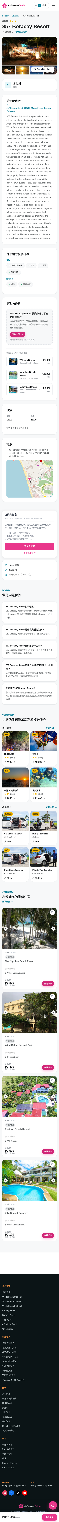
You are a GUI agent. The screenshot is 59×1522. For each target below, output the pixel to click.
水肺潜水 (6, 1412)
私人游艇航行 (8, 1431)
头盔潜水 (6, 1421)
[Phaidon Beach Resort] (29, 1096)
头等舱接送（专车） (11, 1357)
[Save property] (52, 912)
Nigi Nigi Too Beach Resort (19, 961)
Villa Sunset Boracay (16, 1213)
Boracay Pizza (8, 1468)
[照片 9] (35, 947)
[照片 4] (24, 947)
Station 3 (15, 16)
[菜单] (53, 5)
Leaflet (49, 496)
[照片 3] (21, 947)
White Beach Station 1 (12, 1297)
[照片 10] (38, 947)
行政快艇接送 (8, 1366)
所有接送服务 (8, 1343)
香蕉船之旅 (7, 1417)
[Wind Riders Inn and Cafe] (29, 1012)
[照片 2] (19, 947)
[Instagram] (4, 1493)
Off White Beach (9, 1324)
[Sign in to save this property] (52, 912)
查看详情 (48, 984)
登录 (43, 5)
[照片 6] (28, 947)
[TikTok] (18, 1493)
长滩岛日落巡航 (9, 1399)
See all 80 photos (44, 69)
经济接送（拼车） (10, 1352)
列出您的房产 (8, 1449)
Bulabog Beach (8, 1311)
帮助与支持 (7, 1454)
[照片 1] (17, 947)
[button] (29, 478)
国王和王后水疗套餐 (11, 1426)
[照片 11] (40, 947)
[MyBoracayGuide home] (13, 5)
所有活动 (6, 1394)
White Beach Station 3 (12, 1306)
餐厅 (4, 1459)
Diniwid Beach (8, 1315)
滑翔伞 (5, 1408)
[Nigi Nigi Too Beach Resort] (29, 928)
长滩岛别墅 (7, 1320)
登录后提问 (29, 546)
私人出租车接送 (9, 1361)
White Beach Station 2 (12, 1302)
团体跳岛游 (7, 1403)
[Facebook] (11, 1493)
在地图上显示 (21, 32)
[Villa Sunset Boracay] (29, 1180)
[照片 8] (33, 947)
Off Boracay (7, 1329)
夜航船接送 (7, 1371)
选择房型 (50, 1517)
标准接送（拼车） (10, 1348)
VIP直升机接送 (8, 1375)
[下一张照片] (53, 929)
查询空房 (16, 334)
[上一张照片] (6, 929)
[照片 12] (42, 947)
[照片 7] (31, 947)
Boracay (5, 16)
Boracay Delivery (9, 1463)
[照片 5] (26, 947)
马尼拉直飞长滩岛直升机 (13, 1380)
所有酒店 (6, 1292)
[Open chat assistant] (53, 1505)
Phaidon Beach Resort (17, 1129)
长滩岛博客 (7, 1445)
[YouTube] (24, 1493)
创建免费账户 (29, 553)
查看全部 (50, 728)
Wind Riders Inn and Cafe (19, 1045)
